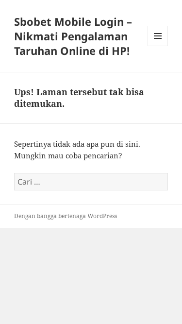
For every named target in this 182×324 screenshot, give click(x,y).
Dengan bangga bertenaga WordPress (65, 216)
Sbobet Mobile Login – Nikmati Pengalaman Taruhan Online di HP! (73, 36)
